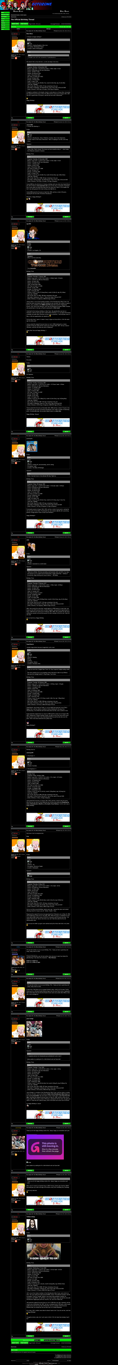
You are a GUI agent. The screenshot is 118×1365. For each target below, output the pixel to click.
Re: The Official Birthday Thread (39, 30)
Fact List (3, 25)
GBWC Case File (46, 304)
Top (12, 117)
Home (2, 12)
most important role (42, 185)
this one (37, 411)
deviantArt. (33, 268)
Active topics (23, 14)
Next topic (69, 26)
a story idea (58, 411)
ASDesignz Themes (43, 1363)
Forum (2, 20)
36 (63, 23)
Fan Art (2, 18)
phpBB (36, 1364)
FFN (34, 962)
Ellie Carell (57, 308)
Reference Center (5, 14)
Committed (36, 1095)
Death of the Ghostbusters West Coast (57, 1094)
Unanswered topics (15, 14)
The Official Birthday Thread (22, 19)
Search (67, 11)
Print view (14, 26)
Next (70, 23)
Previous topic (63, 26)
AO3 (39, 962)
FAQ (62, 11)
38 (65, 23)
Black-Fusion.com (53, 1363)
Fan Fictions (4, 16)
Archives (3, 27)
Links (2, 29)
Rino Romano (52, 957)
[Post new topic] (15, 24)
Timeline (3, 22)
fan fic (52, 189)
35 (61, 23)
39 (67, 23)
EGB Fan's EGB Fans (32, 961)
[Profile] (30, 118)
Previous (57, 23)
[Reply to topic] (24, 24)
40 (68, 23)
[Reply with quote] (66, 118)
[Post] (54, 30)
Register (17, 11)
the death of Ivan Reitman (52, 804)
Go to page (53, 23)
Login (21, 11)
